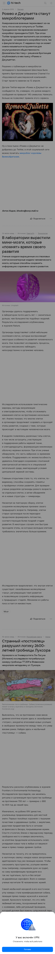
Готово (27, 949)
